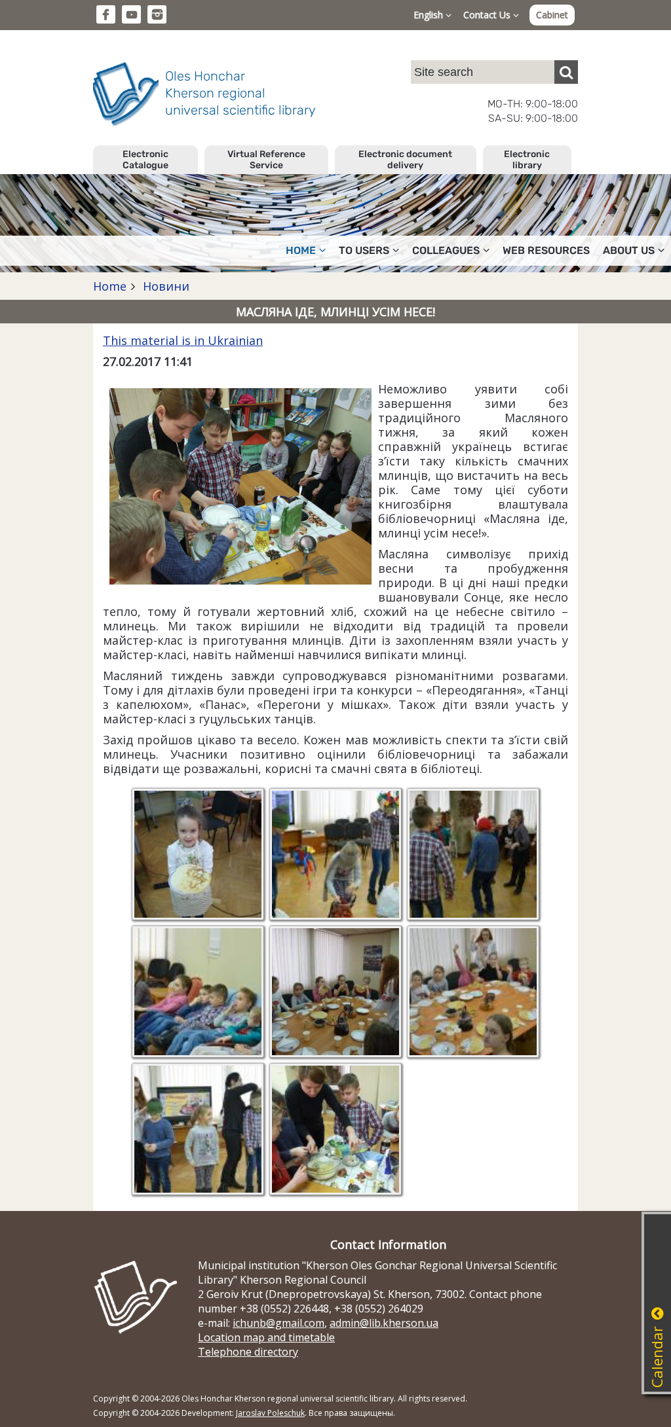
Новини (164, 286)
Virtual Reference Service (266, 160)
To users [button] (364, 250)
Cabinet (552, 15)
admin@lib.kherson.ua (384, 1323)
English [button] (429, 15)
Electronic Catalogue (145, 160)
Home (109, 286)
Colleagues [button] (446, 250)
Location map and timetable (266, 1337)
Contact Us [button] (488, 15)
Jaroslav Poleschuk (270, 1412)
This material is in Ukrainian (183, 340)
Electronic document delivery (405, 160)
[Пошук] (566, 72)
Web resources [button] (546, 250)
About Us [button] (629, 250)
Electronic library (527, 160)
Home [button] (301, 250)
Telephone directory (248, 1352)
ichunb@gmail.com (278, 1323)
